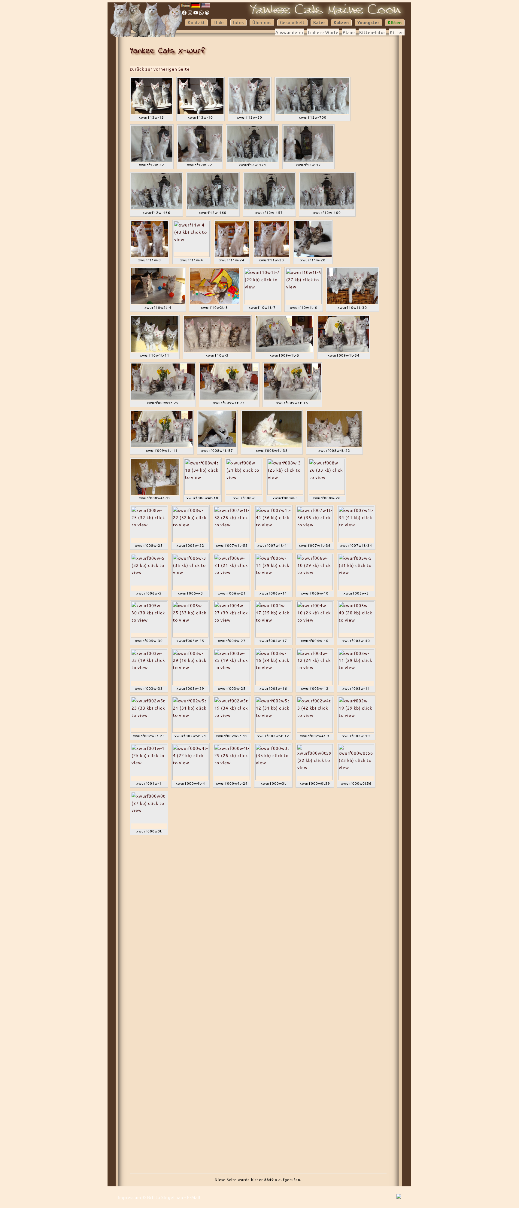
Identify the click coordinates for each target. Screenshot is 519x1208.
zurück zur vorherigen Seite (160, 69)
